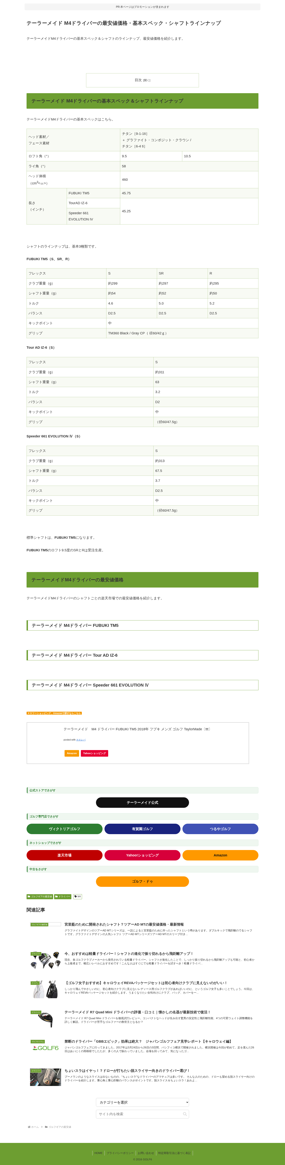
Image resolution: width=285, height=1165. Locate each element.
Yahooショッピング (94, 753)
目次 (138, 80)
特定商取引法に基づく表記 (174, 1153)
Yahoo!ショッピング (142, 855)
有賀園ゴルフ (142, 829)
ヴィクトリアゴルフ (64, 829)
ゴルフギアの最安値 (41, 896)
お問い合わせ (146, 1153)
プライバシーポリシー (120, 1153)
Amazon (72, 753)
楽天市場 (65, 855)
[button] (184, 1114)
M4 (79, 896)
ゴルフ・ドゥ (142, 881)
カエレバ (81, 739)
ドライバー (64, 896)
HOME (98, 1153)
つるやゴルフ (220, 829)
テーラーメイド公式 (142, 802)
